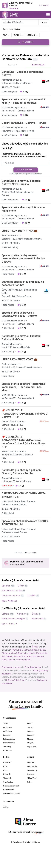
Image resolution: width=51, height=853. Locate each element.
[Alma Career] (25, 822)
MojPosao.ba (32, 766)
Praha (14, 650)
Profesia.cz (7, 731)
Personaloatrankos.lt (11, 786)
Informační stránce (15, 680)
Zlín (26, 656)
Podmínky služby (32, 667)
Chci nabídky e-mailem (25, 170)
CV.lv (5, 766)
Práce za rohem (9, 743)
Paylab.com (31, 747)
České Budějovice (19, 653)
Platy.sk (30, 743)
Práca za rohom (9, 739)
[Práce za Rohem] (10, 14)
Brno (20, 650)
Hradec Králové (36, 653)
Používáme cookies (11, 667)
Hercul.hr (30, 774)
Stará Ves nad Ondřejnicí (13, 618)
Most (4, 659)
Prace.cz (6, 735)
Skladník (31, 595)
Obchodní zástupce (11, 595)
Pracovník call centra (12, 590)
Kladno (40, 656)
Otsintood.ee (8, 782)
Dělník (21, 585)
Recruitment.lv (8, 790)
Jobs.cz (6, 723)
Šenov (35, 614)
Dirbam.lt (6, 774)
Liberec (41, 650)
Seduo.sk (30, 735)
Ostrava (5, 614)
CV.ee (5, 770)
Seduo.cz (30, 731)
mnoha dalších (23, 659)
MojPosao (31, 762)
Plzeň (34, 650)
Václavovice (37, 618)
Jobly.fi (6, 807)
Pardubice (18, 656)
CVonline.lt (7, 762)
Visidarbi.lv (7, 778)
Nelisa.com (7, 751)
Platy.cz (30, 739)
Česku (35, 646)
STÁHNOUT (44, 5)
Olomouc (6, 653)
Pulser (29, 782)
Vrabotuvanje (32, 770)
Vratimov (21, 614)
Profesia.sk (7, 727)
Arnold (29, 723)
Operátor (6, 585)
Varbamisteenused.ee (11, 794)
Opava (10, 659)
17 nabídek (27, 42)
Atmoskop (7, 747)
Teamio (30, 727)
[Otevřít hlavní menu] (48, 14)
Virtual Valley (32, 778)
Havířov (32, 656)
